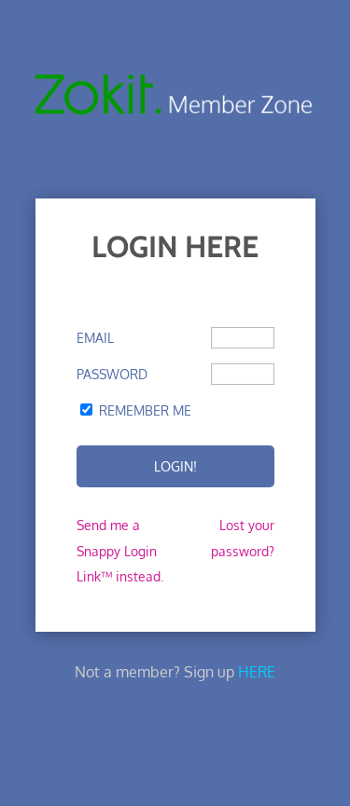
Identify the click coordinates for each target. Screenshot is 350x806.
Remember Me (145, 410)
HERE (256, 672)
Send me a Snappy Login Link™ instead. (120, 550)
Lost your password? (242, 537)
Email (95, 338)
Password (112, 374)
